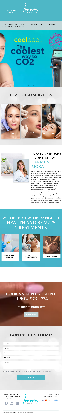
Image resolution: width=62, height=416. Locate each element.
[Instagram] (11, 403)
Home (4, 24)
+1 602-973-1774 (31, 298)
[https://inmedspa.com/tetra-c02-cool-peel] (31, 58)
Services (23, 24)
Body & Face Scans (36, 24)
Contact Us (19, 27)
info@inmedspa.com (51, 396)
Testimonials (7, 27)
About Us (13, 24)
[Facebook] (6, 403)
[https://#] (10, 121)
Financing (51, 24)
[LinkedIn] (17, 403)
